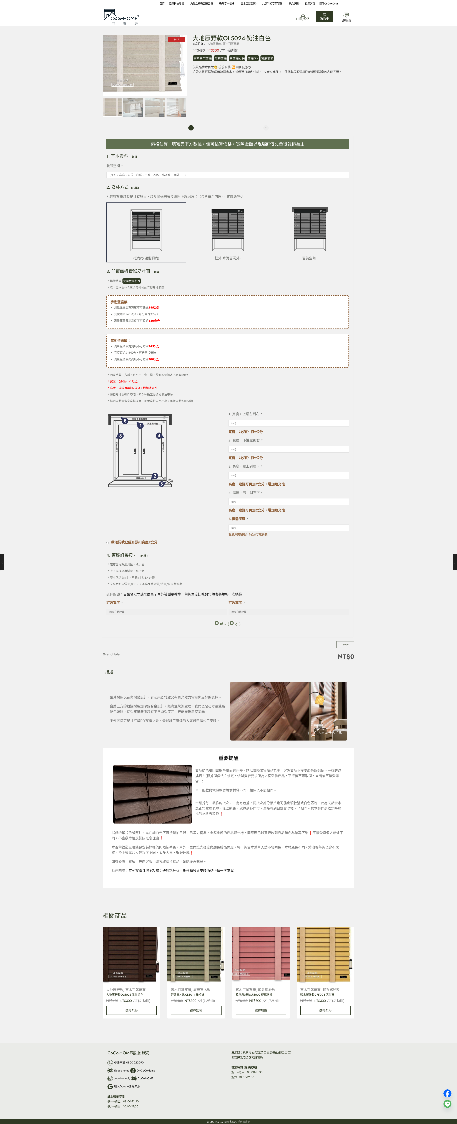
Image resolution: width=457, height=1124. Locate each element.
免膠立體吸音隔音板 (201, 3)
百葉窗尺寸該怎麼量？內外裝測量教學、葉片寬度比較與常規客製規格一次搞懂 (182, 594)
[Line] (447, 1102)
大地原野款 (214, 44)
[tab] (109, 672)
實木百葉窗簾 (248, 3)
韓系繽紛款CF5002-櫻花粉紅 (254, 995)
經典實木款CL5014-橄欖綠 (187, 995)
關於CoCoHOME (328, 3)
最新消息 (310, 3)
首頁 (162, 3)
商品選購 (294, 3)
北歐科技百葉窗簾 (272, 3)
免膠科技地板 (176, 3)
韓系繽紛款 (266, 989)
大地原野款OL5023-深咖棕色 (124, 995)
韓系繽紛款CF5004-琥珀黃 (317, 995)
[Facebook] (447, 1092)
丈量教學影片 (131, 281)
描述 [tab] (109, 672)
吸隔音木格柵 (226, 3)
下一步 (345, 644)
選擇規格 (131, 1010)
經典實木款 (201, 989)
